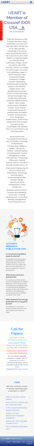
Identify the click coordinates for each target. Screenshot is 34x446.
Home (8, 442)
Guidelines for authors (17, 360)
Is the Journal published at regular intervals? (16, 409)
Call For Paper (16, 442)
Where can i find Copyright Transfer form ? (16, 422)
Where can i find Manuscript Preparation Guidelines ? (15, 415)
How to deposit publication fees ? (17, 427)
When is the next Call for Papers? (16, 398)
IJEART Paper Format (21, 369)
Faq (23, 442)
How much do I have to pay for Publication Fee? (17, 403)
